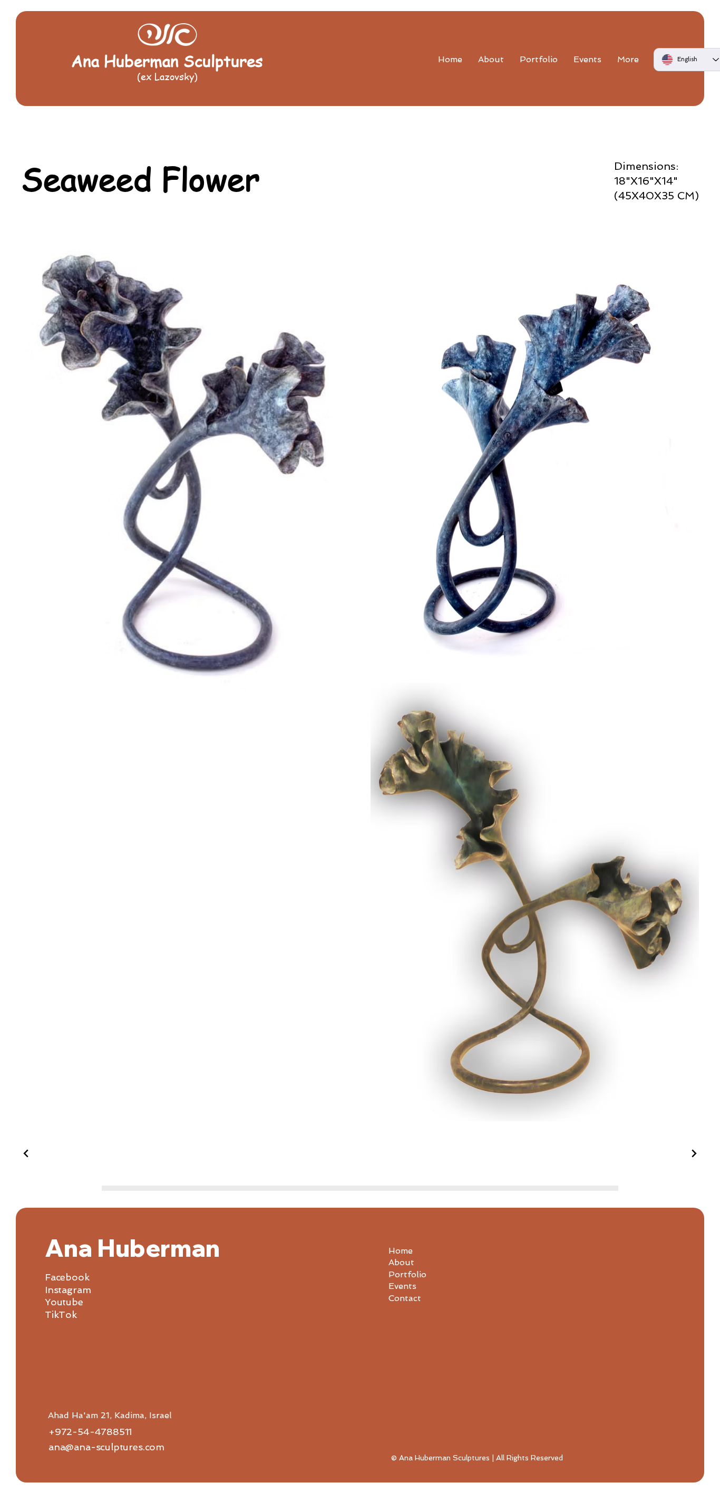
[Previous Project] (27, 1153)
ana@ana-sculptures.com (106, 1446)
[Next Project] (692, 1153)
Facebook (67, 1277)
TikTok (61, 1314)
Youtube (64, 1301)
